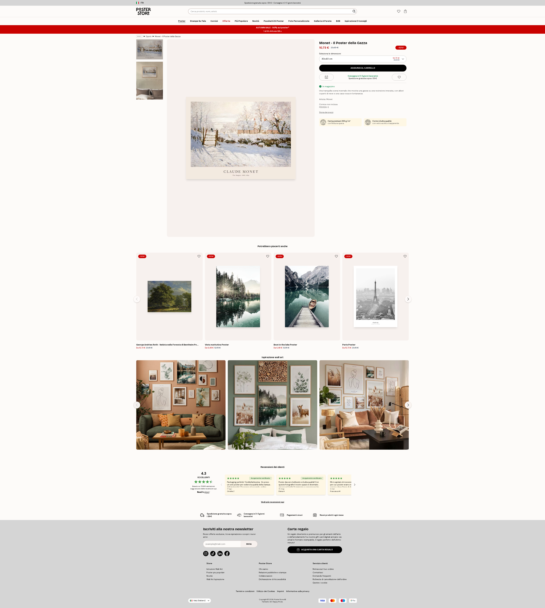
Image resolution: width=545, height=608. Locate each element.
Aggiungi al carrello (363, 68)
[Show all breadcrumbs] (139, 36)
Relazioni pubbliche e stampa (272, 572)
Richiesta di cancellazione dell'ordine (330, 579)
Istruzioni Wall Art (215, 569)
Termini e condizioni (245, 591)
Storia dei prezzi (326, 112)
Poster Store (279, 599)
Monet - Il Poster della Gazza (168, 36)
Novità (209, 576)
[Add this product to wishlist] (399, 77)
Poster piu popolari (215, 572)
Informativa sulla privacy (297, 591)
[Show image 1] (149, 49)
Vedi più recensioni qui (272, 502)
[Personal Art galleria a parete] (181, 405)
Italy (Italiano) (200, 600)
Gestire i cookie (320, 582)
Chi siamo (263, 569)
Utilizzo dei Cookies (266, 591)
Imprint (280, 591)
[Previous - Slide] (136, 299)
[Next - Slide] (408, 299)
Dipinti (148, 36)
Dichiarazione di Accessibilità (272, 579)
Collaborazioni (265, 576)
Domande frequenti (322, 576)
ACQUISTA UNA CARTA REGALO (317, 549)
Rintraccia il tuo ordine (323, 569)
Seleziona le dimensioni (330, 53)
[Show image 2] (149, 81)
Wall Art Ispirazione (215, 579)
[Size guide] (326, 77)
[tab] (398, 11)
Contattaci (318, 572)
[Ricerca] (354, 11)
